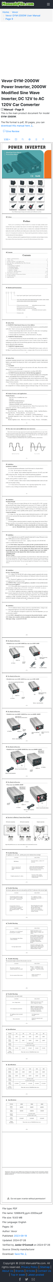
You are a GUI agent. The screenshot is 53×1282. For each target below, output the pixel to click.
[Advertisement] (26, 51)
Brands (19, 1270)
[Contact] (33, 1279)
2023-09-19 (20, 1235)
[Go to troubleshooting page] (29, 139)
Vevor (15, 12)
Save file (19, 1253)
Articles (30, 1270)
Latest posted (35, 1274)
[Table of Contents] (16, 139)
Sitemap (45, 1267)
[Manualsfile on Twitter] (27, 1279)
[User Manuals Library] (18, 4)
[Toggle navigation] (48, 4)
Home (6, 12)
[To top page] (43, 139)
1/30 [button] (6, 139)
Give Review (12, 131)
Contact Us (44, 1270)
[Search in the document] (22, 139)
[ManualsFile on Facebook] (20, 1279)
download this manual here (16, 125)
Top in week (18, 1274)
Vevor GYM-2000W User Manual (23, 15)
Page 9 (9, 18)
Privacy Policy (29, 1267)
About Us (7, 1270)
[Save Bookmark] (36, 139)
